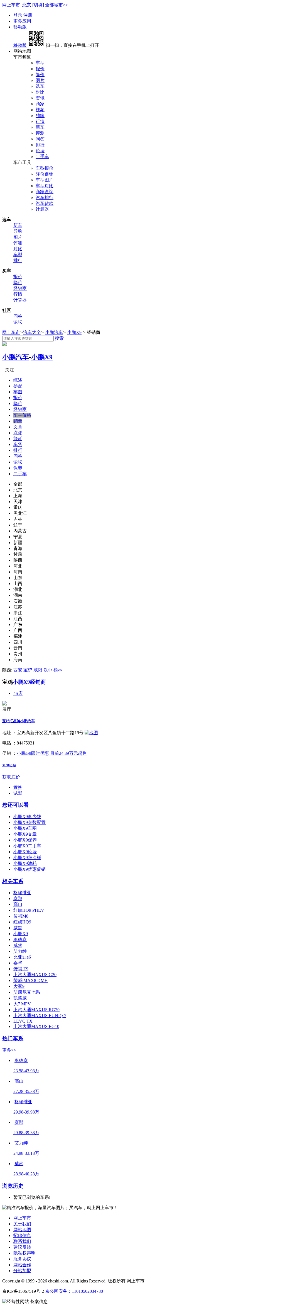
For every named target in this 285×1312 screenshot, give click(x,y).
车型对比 (44, 185)
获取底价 (11, 777)
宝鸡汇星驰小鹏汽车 (18, 721)
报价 (40, 68)
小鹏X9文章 (25, 834)
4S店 (18, 693)
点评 (17, 432)
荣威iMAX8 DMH (30, 980)
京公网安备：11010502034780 (74, 1291)
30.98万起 (9, 765)
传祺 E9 (20, 968)
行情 (40, 121)
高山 (17, 904)
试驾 (17, 793)
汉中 (47, 670)
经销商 (20, 288)
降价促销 (44, 174)
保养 (17, 467)
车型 (40, 62)
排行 (40, 144)
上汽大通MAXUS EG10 (36, 1026)
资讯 (40, 98)
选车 (40, 86)
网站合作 (22, 1264)
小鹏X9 (74, 332)
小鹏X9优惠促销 (29, 869)
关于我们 (22, 1223)
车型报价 (44, 168)
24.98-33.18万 (26, 1153)
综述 (17, 380)
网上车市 (11, 5)
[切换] (38, 5)
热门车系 (12, 1038)
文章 (17, 427)
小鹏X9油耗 (25, 863)
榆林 (57, 670)
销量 (17, 421)
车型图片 (44, 180)
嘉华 (17, 963)
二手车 (42, 156)
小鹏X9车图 (25, 828)
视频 (40, 109)
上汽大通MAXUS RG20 (36, 1009)
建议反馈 (22, 1247)
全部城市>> (56, 5)
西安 (17, 670)
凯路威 (20, 998)
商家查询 (44, 191)
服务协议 (22, 1259)
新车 (40, 127)
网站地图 (22, 1229)
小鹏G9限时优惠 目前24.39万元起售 (52, 753)
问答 (40, 139)
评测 (40, 133)
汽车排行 (44, 197)
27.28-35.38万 (26, 1091)
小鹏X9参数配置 (29, 822)
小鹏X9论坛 (25, 851)
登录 (18, 15)
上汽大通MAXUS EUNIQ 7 (39, 1015)
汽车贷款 (44, 203)
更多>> (9, 1050)
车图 (17, 391)
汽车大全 (32, 332)
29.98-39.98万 (26, 1112)
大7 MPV (22, 1003)
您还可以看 (15, 805)
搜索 (59, 338)
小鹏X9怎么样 (27, 857)
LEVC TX (23, 1021)
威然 (17, 945)
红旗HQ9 (22, 922)
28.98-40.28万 (26, 1174)
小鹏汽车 (54, 332)
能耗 (17, 438)
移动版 (20, 27)
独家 (40, 115)
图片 (40, 80)
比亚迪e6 (22, 957)
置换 (17, 787)
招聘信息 (22, 1235)
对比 (40, 92)
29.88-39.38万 (26, 1132)
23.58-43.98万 (26, 1070)
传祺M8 (20, 916)
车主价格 (22, 415)
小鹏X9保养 (25, 840)
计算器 (42, 209)
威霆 (17, 927)
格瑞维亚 (22, 892)
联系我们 (22, 1241)
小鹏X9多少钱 (27, 816)
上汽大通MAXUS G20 (34, 974)
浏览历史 (12, 1186)
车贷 (17, 444)
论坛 (40, 150)
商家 (40, 103)
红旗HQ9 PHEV (28, 910)
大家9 (18, 986)
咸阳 (37, 670)
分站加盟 (22, 1270)
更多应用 (22, 21)
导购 (17, 231)
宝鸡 (27, 670)
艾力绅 (20, 951)
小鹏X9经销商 (29, 682)
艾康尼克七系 (26, 992)
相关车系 (12, 881)
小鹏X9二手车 (27, 845)
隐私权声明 (24, 1253)
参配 (17, 386)
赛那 (17, 898)
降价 (40, 74)
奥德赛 (20, 939)
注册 (27, 15)
